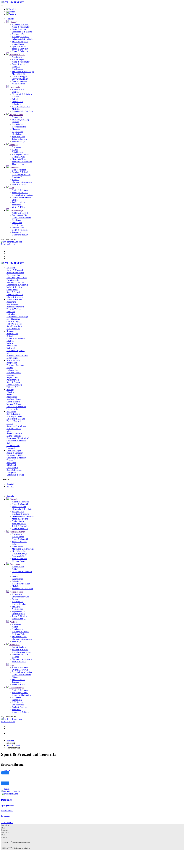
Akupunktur (17, 117)
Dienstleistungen (16, 210)
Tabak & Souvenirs (20, 49)
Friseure (15, 122)
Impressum (4, 830)
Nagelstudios (17, 131)
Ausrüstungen (18, 59)
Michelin (16, 109)
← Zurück (5, 770)
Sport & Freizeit (19, 46)
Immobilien (17, 222)
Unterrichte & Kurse (20, 235)
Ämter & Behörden (20, 190)
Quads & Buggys (19, 76)
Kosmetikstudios (19, 127)
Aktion (15, 149)
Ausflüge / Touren (14, 399)
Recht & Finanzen (19, 230)
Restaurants (14, 87)
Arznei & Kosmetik (20, 24)
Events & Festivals (20, 177)
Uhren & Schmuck (20, 51)
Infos (11, 187)
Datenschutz (5, 825)
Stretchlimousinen (19, 81)
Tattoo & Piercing (19, 139)
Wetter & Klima (18, 207)
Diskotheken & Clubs (21, 174)
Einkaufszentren (19, 29)
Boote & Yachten (19, 64)
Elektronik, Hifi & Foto (22, 32)
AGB (3, 828)
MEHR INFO (7, 811)
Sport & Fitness (18, 136)
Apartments (17, 57)
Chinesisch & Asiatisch (22, 94)
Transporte (16, 205)
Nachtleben (14, 167)
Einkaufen (14, 22)
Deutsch (15, 97)
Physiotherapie (18, 134)
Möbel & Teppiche (20, 41)
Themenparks (18, 164)
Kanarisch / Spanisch (21, 106)
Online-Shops (18, 44)
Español (10, 484)
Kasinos (15, 179)
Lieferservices (18, 227)
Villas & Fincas (18, 84)
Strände (15, 200)
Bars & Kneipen (19, 170)
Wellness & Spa (18, 141)
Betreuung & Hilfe (20, 215)
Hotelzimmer (17, 69)
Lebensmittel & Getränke (22, 39)
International (17, 101)
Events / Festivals (14, 421)
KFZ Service (17, 225)
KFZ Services (12, 465)
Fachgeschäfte (18, 34)
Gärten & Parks (18, 157)
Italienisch (16, 104)
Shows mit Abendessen (22, 161)
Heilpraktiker (17, 124)
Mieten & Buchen (17, 54)
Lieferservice (12, 358)
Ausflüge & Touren (20, 154)
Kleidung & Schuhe (20, 36)
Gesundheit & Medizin (21, 197)
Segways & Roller (20, 79)
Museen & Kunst (19, 159)
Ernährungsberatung (20, 119)
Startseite (10, 19)
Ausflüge (13, 144)
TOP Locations (18, 202)
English (10, 486)
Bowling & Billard (20, 172)
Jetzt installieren (8, 244)
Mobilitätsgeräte (19, 74)
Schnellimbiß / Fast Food (22, 111)
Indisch (15, 99)
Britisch (15, 92)
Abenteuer (16, 147)
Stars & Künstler (19, 184)
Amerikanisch (18, 89)
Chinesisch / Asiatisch (16, 338)
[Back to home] (12, 2)
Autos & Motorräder (20, 27)
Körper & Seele (16, 114)
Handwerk (16, 220)
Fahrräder (16, 66)
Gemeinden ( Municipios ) (23, 195)
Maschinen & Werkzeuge (23, 71)
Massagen (16, 129)
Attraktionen (17, 152)
